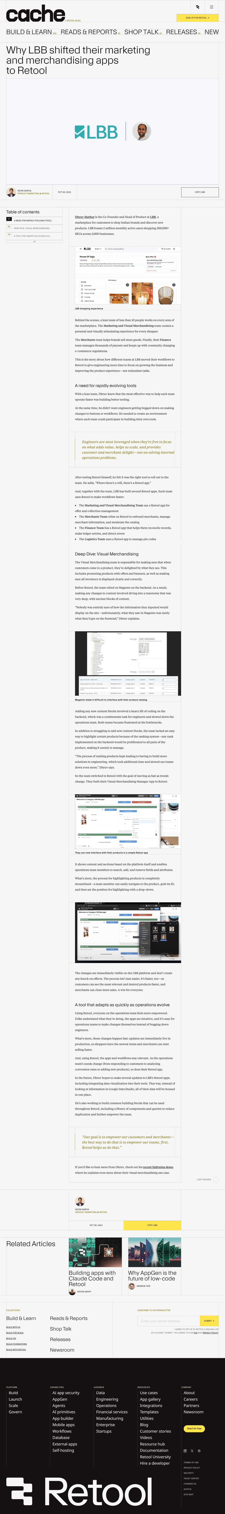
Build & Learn (21, 1318)
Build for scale (15, 1333)
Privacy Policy (210, 1333)
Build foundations (16, 1344)
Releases (60, 1339)
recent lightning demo (158, 1167)
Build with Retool (16, 1350)
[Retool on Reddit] (199, 1451)
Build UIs (11, 1339)
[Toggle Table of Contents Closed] (34, 241)
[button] (43, 13)
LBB (153, 217)
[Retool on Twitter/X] (192, 1451)
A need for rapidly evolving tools (105, 385)
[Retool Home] (198, 7)
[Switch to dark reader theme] (216, 1180)
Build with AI (13, 1327)
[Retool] (81, 1492)
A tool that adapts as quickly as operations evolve (122, 1005)
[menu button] (212, 7)
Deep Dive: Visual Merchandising (107, 554)
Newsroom (62, 1350)
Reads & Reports (69, 1318)
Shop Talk (61, 1329)
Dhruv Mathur (85, 217)
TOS (195, 1333)
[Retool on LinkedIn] (185, 1451)
